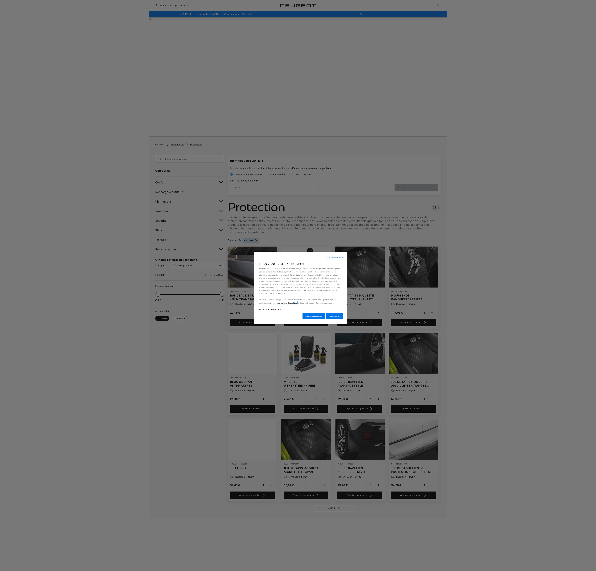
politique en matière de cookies (283, 302)
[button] (335, 257)
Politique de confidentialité (270, 309)
